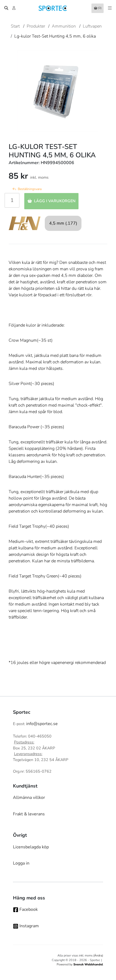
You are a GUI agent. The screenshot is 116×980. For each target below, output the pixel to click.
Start (15, 26)
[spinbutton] (12, 200)
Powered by (80, 964)
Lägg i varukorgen (55, 201)
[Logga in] (14, 8)
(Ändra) (98, 956)
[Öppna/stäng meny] (110, 8)
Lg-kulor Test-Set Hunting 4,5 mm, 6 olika (55, 36)
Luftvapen (92, 26)
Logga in (21, 863)
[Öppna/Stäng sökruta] (6, 8)
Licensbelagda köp (31, 847)
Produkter (36, 26)
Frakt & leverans (29, 814)
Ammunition (64, 26)
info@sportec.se (42, 724)
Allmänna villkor (29, 797)
